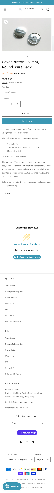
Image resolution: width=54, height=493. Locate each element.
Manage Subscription (14, 291)
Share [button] (7, 193)
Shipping (4, 82)
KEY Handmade (17, 479)
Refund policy (43, 479)
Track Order (10, 285)
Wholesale (9, 303)
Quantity (5, 98)
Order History (11, 297)
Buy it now (27, 121)
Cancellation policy (36, 487)
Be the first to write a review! (27, 257)
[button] (5, 9)
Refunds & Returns (13, 321)
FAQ (7, 309)
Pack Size (5, 87)
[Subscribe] (42, 423)
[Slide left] (21, 56)
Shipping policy (41, 483)
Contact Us (10, 315)
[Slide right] (33, 56)
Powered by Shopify (29, 479)
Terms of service (27, 483)
